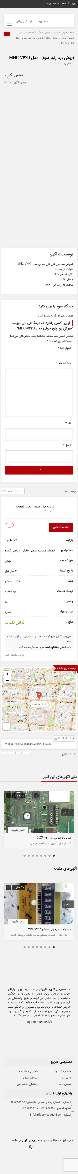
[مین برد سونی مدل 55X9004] (39, 813)
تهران (67, 62)
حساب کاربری (63, 1071)
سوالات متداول (29, 1077)
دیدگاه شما (63, 363)
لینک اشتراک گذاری (64, 738)
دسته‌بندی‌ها (43, 21)
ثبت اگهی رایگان (24, 21)
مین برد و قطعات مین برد (42, 843)
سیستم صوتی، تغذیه (11, 491)
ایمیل (67, 445)
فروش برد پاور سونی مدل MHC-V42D (41, 58)
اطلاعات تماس (61, 527)
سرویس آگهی (57, 989)
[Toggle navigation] (9, 24)
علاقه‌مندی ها (52, 3)
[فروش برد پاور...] (39, 695)
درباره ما (66, 1077)
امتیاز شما (64, 348)
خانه (72, 33)
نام (68, 423)
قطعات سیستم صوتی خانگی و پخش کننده (30, 550)
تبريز (66, 904)
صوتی (64, 33)
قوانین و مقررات (28, 1071)
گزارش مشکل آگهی (15, 655)
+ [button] (7, 674)
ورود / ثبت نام (68, 3)
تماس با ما (65, 1084)
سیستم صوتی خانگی (47, 33)
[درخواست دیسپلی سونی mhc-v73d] (39, 904)
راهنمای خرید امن (27, 1084)
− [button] (7, 680)
